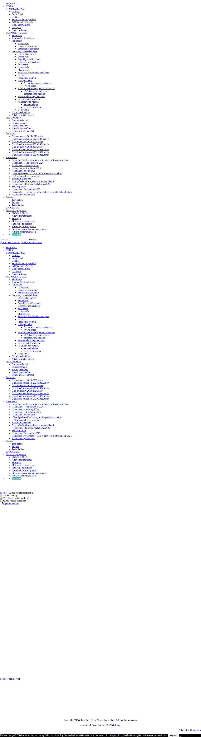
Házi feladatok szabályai (29, 99)
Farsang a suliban (20, 125)
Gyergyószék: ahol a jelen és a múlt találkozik (33, 181)
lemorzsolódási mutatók (34, 94)
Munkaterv (17, 35)
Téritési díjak (18, 205)
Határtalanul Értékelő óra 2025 (26, 189)
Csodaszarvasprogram (28, 46)
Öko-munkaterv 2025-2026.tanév (27, 136)
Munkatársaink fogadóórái (24, 19)
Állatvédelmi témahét (21, 216)
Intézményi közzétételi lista (24, 51)
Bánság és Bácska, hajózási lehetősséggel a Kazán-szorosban (40, 160)
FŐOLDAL (11, 3)
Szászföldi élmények (21, 178)
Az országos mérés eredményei (38, 83)
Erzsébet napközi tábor (28, 48)
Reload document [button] (17, 500)
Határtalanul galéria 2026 (23, 170)
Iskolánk (16, 11)
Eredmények (18, 14)
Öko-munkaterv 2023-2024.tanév (27, 147)
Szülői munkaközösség (22, 22)
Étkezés (9, 197)
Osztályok (16, 27)
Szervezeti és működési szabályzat (33, 72)
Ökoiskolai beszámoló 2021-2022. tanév (30, 152)
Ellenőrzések (24, 70)
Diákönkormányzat (21, 25)
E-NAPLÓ (16, 234)
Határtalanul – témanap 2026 (25, 165)
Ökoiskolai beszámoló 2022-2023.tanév (30, 149)
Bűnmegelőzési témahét (23, 131)
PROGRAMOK (13, 117)
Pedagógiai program (27, 78)
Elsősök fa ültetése (20, 213)
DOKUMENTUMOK (16, 33)
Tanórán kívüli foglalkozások (31, 96)
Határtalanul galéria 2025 (23, 194)
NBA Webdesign (113, 725)
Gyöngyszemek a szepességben (26, 176)
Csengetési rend (19, 30)
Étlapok (15, 202)
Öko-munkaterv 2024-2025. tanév (27, 141)
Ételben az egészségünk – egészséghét (29, 229)
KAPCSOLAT (13, 208)
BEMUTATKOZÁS (15, 9)
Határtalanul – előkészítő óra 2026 (28, 163)
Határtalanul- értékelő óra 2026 (26, 168)
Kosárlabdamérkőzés (21, 128)
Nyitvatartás (23, 67)
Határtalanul (23, 43)
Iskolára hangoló (19, 123)
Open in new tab (11, 503)
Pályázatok (17, 40)
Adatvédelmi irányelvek (190, 730)
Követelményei (31, 104)
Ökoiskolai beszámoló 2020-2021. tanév (30, 155)
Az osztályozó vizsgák (28, 102)
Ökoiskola (10, 133)
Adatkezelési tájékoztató (23, 115)
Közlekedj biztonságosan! (24, 226)
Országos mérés (25, 80)
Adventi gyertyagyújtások (24, 231)
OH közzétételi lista (21, 112)
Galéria (15, 17)
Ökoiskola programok (16, 210)
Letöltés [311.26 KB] (10, 679)
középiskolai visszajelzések (36, 91)
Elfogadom (173, 735)
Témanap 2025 (19, 186)
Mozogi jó (16, 218)
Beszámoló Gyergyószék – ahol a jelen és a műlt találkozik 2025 (42, 192)
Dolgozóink (23, 109)
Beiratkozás (23, 56)
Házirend (22, 75)
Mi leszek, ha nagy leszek (24, 221)
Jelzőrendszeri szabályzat (23, 38)
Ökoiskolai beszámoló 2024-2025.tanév (30, 139)
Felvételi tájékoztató (27, 54)
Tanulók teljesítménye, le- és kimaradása (36, 88)
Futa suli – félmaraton (22, 224)
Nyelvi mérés (30, 86)
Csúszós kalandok (20, 120)
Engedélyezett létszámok (29, 59)
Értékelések (23, 64)
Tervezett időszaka (32, 107)
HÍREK (9, 6)
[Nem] (180, 736)
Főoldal (3, 492)
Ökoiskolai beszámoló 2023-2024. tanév (30, 144)
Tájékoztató (17, 200)
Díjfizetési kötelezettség (29, 62)
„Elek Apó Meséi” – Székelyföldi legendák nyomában (37, 173)
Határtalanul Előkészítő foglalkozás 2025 (31, 184)
